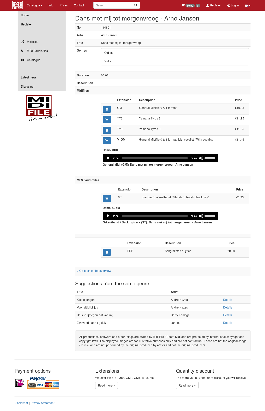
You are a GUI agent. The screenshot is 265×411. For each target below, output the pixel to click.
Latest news (29, 77)
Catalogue (33, 60)
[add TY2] (107, 119)
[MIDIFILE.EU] (17, 4)
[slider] (210, 158)
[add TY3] (107, 130)
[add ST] (107, 198)
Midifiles (31, 42)
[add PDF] (107, 252)
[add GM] (107, 109)
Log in (234, 5)
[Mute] (201, 158)
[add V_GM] (107, 140)
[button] (248, 5)
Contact (79, 5)
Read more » (106, 385)
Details (227, 300)
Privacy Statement (42, 403)
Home (25, 15)
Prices (64, 5)
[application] (160, 158)
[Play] (108, 158)
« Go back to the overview (94, 271)
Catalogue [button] (33, 5)
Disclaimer (28, 86)
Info (50, 5)
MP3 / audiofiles (37, 51)
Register (215, 5)
